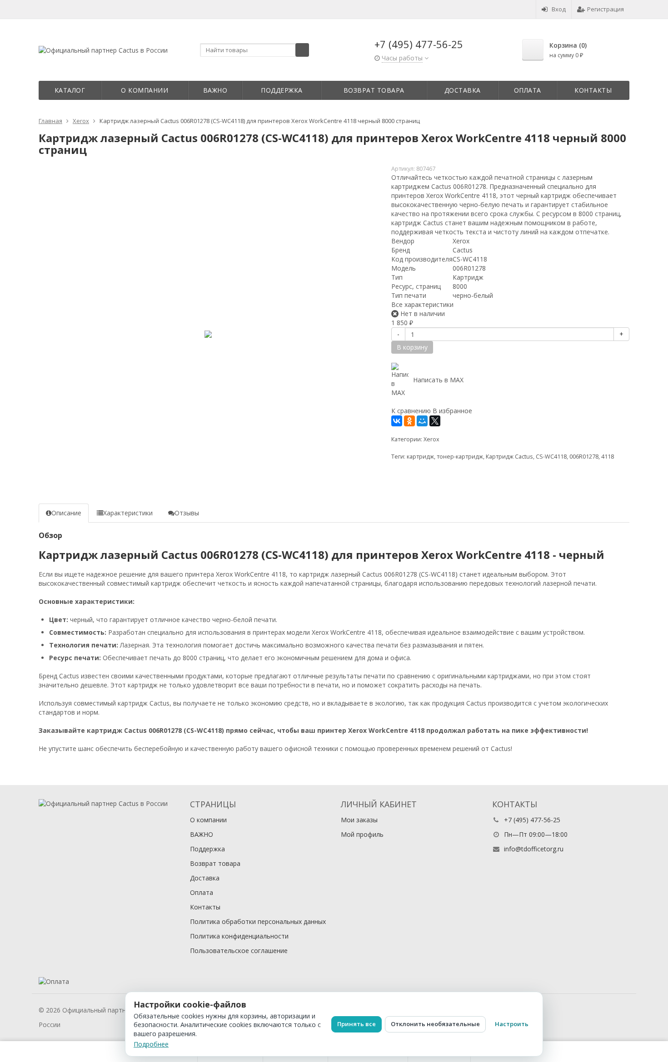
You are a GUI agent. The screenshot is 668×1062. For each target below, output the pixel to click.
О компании (144, 90)
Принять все (356, 1024)
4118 (607, 456)
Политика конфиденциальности (239, 936)
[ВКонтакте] (396, 420)
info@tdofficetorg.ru (533, 849)
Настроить (511, 1024)
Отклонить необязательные (435, 1024)
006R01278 (583, 456)
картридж (420, 456)
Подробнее (151, 1044)
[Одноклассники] (409, 420)
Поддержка (282, 90)
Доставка (462, 90)
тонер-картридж (460, 456)
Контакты (593, 90)
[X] (434, 420)
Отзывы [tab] (186, 513)
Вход (559, 9)
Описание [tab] (66, 513)
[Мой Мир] (422, 420)
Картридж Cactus (509, 456)
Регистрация (605, 9)
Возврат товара (374, 90)
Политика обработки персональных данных (258, 921)
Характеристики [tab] (128, 513)
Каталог (70, 90)
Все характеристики (422, 304)
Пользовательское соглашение (239, 950)
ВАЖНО (215, 90)
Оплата (527, 90)
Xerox (431, 439)
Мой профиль (362, 834)
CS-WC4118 (551, 456)
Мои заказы (359, 819)
